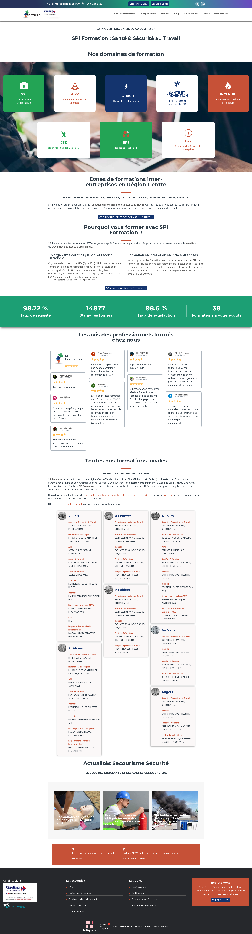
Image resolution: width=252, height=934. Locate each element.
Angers (168, 495)
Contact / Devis (76, 911)
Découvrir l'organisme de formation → (126, 288)
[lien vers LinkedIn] (203, 4)
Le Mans (145, 495)
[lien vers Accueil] (32, 14)
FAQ (71, 887)
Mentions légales (161, 926)
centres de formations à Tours (100, 495)
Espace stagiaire (160, 4)
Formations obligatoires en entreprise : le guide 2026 (75, 820)
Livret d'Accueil (139, 887)
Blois (119, 495)
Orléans (136, 495)
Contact (206, 13)
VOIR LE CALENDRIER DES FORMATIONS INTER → (126, 217)
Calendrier (165, 13)
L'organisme (147, 13)
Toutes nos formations (123, 13)
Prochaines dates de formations (84, 899)
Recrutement (221, 13)
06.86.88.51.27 (94, 4)
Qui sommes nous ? (78, 905)
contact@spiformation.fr (66, 4)
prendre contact (73, 504)
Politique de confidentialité (145, 899)
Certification (138, 893)
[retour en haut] (245, 927)
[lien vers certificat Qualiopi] (52, 14)
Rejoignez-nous (220, 899)
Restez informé (191, 13)
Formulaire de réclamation (145, 905)
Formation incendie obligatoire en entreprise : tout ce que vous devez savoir (125, 820)
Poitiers (127, 495)
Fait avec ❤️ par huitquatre (104, 926)
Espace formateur (138, 4)
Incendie (126, 802)
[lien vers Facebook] (197, 4)
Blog (176, 13)
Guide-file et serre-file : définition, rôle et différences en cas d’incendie (171, 820)
